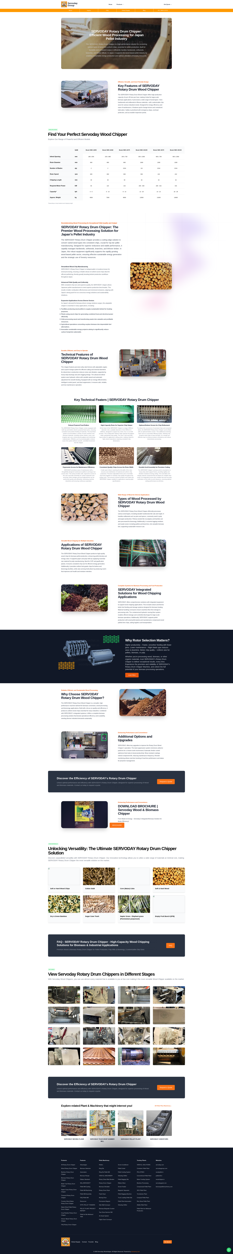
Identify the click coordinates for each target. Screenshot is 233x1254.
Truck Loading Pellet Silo (125, 1197)
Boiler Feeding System (143, 1179)
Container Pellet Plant (143, 1168)
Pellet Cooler (121, 1168)
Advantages (83, 1164)
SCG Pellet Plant (141, 1190)
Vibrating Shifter (122, 1175)
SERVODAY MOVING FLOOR (74, 1139)
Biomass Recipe (84, 1175)
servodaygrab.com (161, 1183)
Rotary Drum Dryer (104, 1190)
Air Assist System (104, 1216)
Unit (76, 150)
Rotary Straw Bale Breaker (106, 1179)
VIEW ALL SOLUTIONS (143, 1164)
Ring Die (101, 1168)
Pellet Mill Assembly (85, 1194)
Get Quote (168, 4)
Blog (96, 1242)
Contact (84, 1242)
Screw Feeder (122, 1186)
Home (110, 4)
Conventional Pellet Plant (144, 1175)
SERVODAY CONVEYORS (159, 1139)
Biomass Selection (85, 1168)
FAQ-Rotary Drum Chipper (68, 1224)
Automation (83, 1172)
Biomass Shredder (104, 1186)
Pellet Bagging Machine (125, 1194)
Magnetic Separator (123, 1190)
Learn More (132, 675)
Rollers (101, 1164)
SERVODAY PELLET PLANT (131, 1139)
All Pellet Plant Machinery (163, 1106)
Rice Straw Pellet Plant (143, 1201)
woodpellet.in (159, 1172)
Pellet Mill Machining (86, 1190)
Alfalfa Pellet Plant (142, 1205)
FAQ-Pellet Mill (84, 1197)
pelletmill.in (159, 1175)
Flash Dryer (102, 1194)
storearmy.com (135, 1251)
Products (119, 4)
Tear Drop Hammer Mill (105, 1212)
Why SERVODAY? (85, 1183)
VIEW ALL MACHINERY (106, 1175)
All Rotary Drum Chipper (68, 1164)
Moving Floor (103, 1197)
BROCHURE (117, 825)
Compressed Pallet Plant (144, 1186)
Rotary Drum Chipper (105, 1183)
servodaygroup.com (161, 1168)
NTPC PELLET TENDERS (87, 1205)
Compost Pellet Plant (143, 1197)
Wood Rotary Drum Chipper (69, 1168)
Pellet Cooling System (124, 1172)
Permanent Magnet (104, 1201)
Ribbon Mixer (122, 1183)
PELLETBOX (140, 1172)
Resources (83, 1201)
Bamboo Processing (142, 1183)
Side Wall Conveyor (104, 1205)
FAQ (170, 945)
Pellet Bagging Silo (123, 1179)
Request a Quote (166, 782)
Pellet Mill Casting (85, 1186)
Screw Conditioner (123, 1164)
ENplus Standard (85, 1179)
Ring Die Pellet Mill (104, 1172)
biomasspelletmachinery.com (164, 1186)
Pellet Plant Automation (124, 1201)
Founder (91, 1242)
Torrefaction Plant (142, 1194)
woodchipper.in (160, 1179)
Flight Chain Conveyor (105, 1219)
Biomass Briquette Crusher (106, 1208)
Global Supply (75, 1242)
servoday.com (160, 1164)
